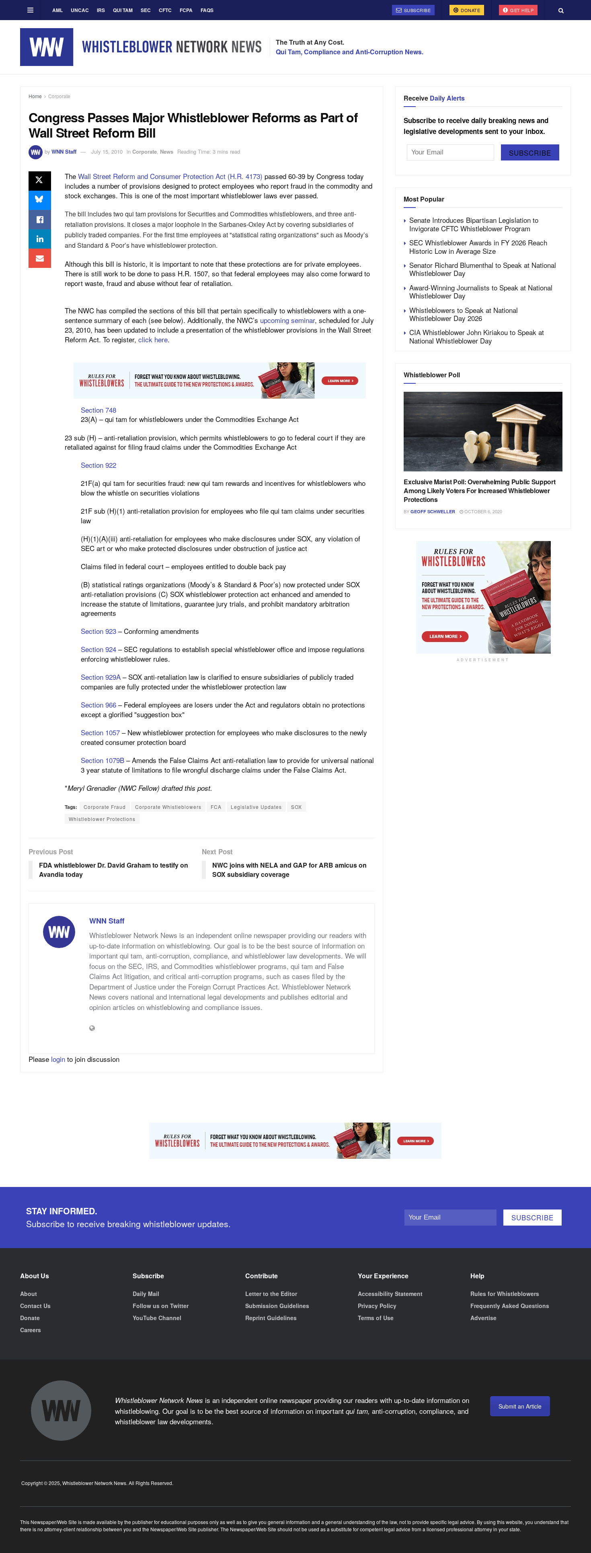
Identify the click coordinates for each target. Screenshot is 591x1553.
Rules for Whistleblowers (504, 1294)
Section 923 (98, 631)
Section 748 (98, 410)
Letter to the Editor (271, 1294)
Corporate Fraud (105, 806)
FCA (216, 806)
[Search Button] (561, 10)
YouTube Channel (157, 1318)
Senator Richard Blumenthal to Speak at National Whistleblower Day (482, 269)
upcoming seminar (287, 320)
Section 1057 (100, 732)
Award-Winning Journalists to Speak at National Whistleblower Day (480, 291)
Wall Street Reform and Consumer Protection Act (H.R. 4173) (170, 176)
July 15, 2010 (107, 151)
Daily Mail (146, 1294)
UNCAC (80, 10)
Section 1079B (102, 760)
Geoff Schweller (432, 511)
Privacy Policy (377, 1306)
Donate (470, 10)
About (28, 1294)
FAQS (207, 10)
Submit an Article (520, 1406)
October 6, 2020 (482, 511)
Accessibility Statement (390, 1294)
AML (57, 10)
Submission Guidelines (277, 1306)
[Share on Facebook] (40, 219)
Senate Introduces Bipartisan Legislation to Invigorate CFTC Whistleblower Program (473, 224)
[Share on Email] (40, 258)
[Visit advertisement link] (220, 380)
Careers (30, 1330)
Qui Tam (123, 10)
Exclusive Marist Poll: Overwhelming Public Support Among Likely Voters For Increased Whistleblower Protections (479, 490)
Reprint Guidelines (271, 1318)
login (58, 1059)
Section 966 (98, 704)
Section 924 (98, 649)
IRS (101, 10)
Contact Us (35, 1306)
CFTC (165, 10)
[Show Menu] (30, 10)
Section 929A (101, 677)
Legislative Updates (256, 806)
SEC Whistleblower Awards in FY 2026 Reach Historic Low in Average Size (478, 246)
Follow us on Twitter (161, 1306)
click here (153, 339)
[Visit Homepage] (140, 47)
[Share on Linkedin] (40, 239)
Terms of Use (376, 1318)
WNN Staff (63, 151)
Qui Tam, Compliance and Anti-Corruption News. (349, 51)
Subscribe (416, 10)
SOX (296, 806)
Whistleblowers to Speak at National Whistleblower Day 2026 (463, 314)
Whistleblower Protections (102, 818)
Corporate (59, 96)
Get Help (521, 10)
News (166, 151)
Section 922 (98, 465)
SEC (146, 10)
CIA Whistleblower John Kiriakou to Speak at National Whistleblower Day (476, 336)
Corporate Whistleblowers (168, 806)
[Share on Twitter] (40, 181)
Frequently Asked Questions (509, 1306)
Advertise (483, 1318)
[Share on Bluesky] (40, 200)
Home (35, 96)
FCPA (186, 10)
